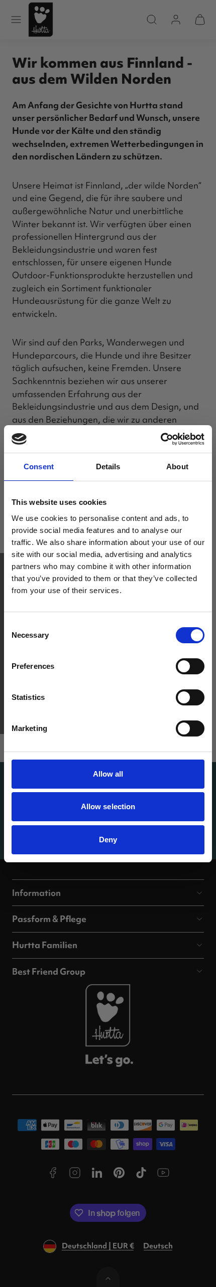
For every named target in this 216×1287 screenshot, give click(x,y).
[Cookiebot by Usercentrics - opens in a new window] (160, 439)
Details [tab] (108, 466)
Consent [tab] (39, 466)
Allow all (108, 774)
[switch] (190, 666)
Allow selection (108, 806)
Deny (108, 839)
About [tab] (177, 466)
